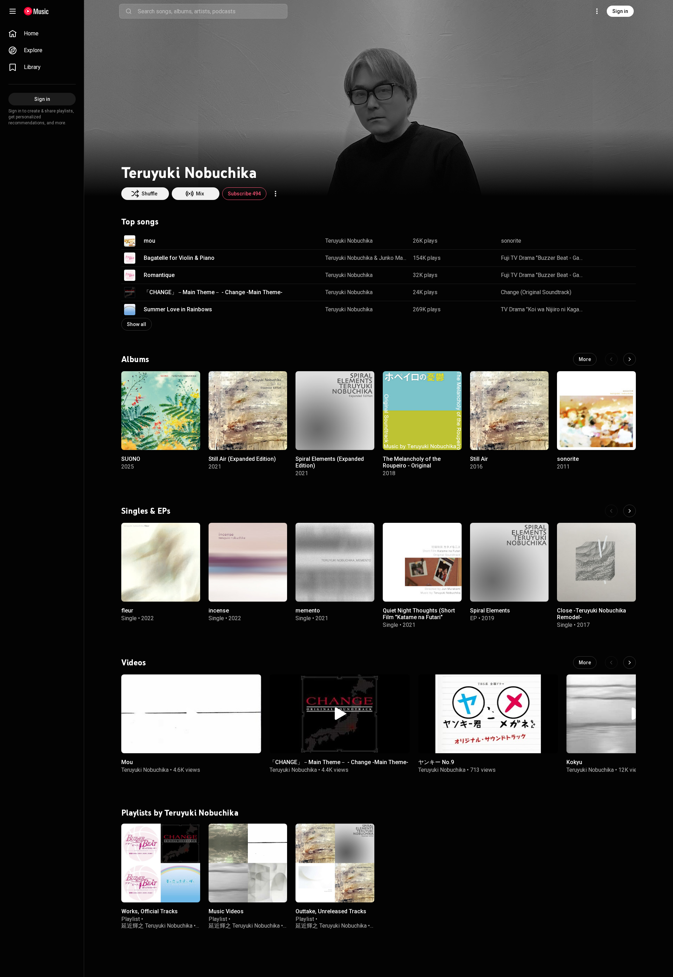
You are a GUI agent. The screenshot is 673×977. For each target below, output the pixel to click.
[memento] (334, 562)
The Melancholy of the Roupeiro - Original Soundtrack (412, 465)
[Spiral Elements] (509, 562)
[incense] (248, 562)
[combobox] (212, 11)
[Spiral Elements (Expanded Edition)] (334, 410)
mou (149, 240)
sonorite (511, 240)
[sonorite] (596, 410)
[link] (42, 33)
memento (307, 610)
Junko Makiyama (393, 258)
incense (219, 610)
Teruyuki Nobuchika (349, 240)
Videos (133, 662)
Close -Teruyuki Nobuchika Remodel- (591, 614)
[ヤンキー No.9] (488, 713)
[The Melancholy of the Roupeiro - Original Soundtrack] (422, 410)
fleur (127, 610)
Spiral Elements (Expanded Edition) (329, 462)
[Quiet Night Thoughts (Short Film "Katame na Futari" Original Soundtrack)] (422, 562)
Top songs (139, 222)
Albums (135, 359)
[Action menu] (275, 193)
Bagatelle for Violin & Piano (179, 258)
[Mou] (191, 713)
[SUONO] (160, 410)
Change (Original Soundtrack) (536, 292)
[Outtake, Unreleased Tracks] (334, 863)
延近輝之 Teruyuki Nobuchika (156, 925)
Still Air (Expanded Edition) (242, 458)
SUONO (130, 458)
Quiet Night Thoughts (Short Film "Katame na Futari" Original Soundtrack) (419, 617)
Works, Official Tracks (149, 911)
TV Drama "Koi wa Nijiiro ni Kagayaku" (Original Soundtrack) (542, 309)
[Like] (595, 241)
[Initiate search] (128, 11)
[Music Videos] (248, 863)
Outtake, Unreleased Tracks (330, 911)
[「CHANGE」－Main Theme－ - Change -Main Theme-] (339, 713)
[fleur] (160, 562)
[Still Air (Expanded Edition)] (248, 410)
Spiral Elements (490, 610)
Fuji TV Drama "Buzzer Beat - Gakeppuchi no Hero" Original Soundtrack (542, 258)
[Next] (629, 359)
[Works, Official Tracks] (160, 863)
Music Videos (226, 911)
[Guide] (12, 11)
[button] (129, 241)
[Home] (36, 11)
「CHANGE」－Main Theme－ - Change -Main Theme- (213, 292)
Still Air (479, 458)
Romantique (159, 275)
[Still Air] (509, 410)
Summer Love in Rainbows (178, 309)
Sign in (620, 11)
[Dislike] (608, 241)
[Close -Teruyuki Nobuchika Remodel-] (596, 562)
